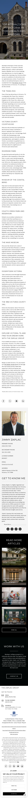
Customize (14, 789)
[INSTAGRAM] (12, 529)
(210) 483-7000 (20, 720)
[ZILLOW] (7, 529)
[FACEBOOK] (16, 529)
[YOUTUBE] (18, 766)
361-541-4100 (6, 452)
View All (14, 630)
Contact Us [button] (14, 676)
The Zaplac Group (17, 82)
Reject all (14, 785)
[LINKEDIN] (20, 529)
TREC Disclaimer (14, 734)
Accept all (14, 793)
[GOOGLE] (14, 766)
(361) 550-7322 (6, 446)
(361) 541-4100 (8, 702)
